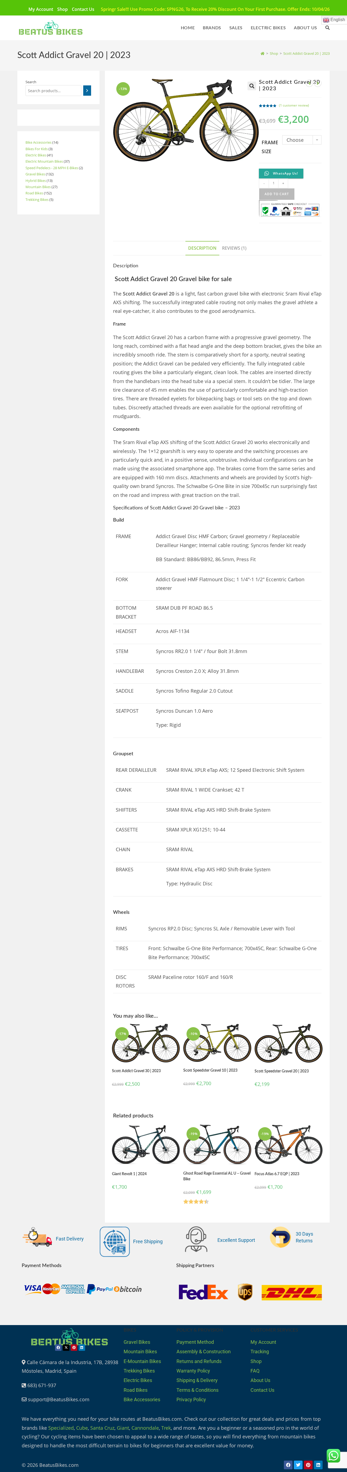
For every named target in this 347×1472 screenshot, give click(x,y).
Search (30, 81)
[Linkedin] (82, 1347)
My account (40, 9)
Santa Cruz (102, 1428)
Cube (82, 1428)
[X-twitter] (66, 1347)
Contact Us (83, 9)
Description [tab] (202, 248)
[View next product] (318, 83)
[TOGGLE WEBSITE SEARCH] (327, 28)
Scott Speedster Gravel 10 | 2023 (210, 1070)
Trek (166, 1428)
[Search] (87, 90)
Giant (123, 1428)
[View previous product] (309, 83)
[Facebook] (58, 1347)
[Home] (263, 53)
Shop (62, 9)
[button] (252, 86)
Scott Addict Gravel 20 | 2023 (306, 53)
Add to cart (277, 194)
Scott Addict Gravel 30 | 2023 (136, 1071)
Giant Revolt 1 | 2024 (129, 1174)
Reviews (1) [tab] (234, 248)
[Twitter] (298, 1465)
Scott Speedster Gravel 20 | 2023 (282, 1071)
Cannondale (145, 1428)
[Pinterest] (74, 1347)
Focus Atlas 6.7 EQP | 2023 (277, 1174)
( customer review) (294, 105)
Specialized (61, 1428)
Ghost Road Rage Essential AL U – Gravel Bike (216, 1176)
